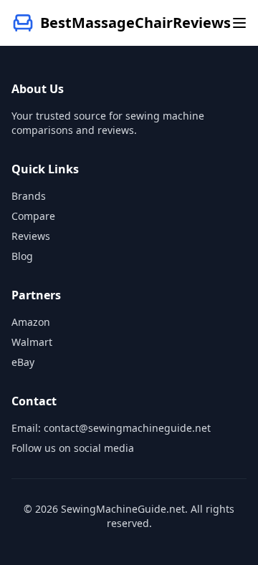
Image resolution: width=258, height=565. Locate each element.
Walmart (31, 342)
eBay (22, 362)
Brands (28, 196)
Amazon (30, 322)
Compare (33, 216)
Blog (22, 256)
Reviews (30, 236)
